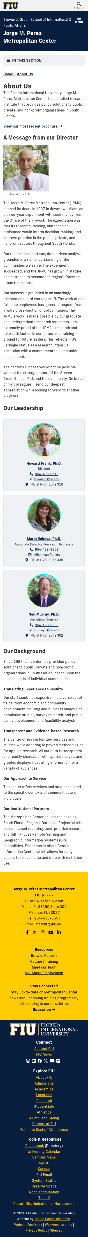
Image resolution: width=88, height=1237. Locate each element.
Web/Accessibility (58, 1225)
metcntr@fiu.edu (49, 924)
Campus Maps (44, 1157)
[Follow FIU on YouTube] (53, 1061)
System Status (44, 1180)
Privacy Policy (36, 1230)
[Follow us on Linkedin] (59, 932)
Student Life (44, 1106)
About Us (25, 74)
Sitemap (56, 1230)
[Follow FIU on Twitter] (47, 1061)
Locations (44, 1094)
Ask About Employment (44, 973)
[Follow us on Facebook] (28, 932)
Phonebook (34, 1145)
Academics (44, 1089)
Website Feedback (28, 1225)
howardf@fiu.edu (47, 479)
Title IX (44, 1197)
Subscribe (42, 1009)
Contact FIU (44, 1048)
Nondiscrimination (44, 1192)
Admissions (44, 1083)
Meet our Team (44, 967)
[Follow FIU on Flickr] (59, 1061)
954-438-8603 (46, 625)
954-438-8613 (46, 474)
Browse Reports (44, 955)
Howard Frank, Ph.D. (44, 463)
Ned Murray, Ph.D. (44, 614)
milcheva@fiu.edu (46, 555)
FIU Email (44, 1174)
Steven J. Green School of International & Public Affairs (37, 22)
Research (44, 1100)
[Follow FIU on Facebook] (40, 1061)
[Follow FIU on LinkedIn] (34, 1061)
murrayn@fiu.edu (47, 630)
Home (8, 74)
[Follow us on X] (35, 932)
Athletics (44, 1112)
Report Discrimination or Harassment (44, 1203)
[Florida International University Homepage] (23, 5)
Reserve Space (44, 1186)
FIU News (44, 1054)
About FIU (44, 1077)
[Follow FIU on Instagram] (29, 1061)
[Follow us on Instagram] (43, 932)
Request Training (44, 961)
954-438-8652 (46, 549)
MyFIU (44, 1163)
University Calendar (44, 1151)
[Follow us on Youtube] (51, 932)
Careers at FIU (44, 1123)
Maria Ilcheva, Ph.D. (44, 538)
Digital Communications (52, 1219)
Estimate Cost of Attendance (44, 1129)
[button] (79, 5)
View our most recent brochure (30, 126)
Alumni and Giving (44, 1118)
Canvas (44, 1168)
